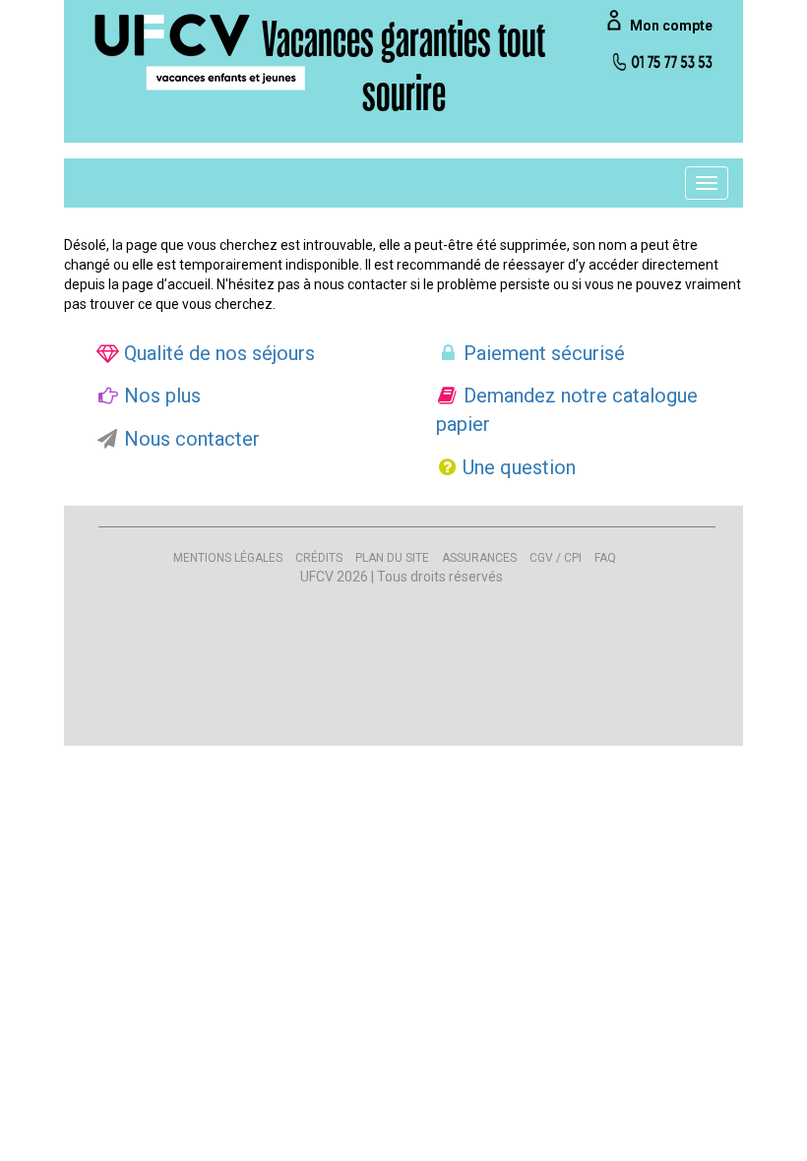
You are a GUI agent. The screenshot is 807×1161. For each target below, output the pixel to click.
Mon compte (671, 25)
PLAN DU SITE (392, 558)
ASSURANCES (479, 558)
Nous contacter (189, 439)
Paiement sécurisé (542, 353)
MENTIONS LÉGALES (227, 558)
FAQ (605, 558)
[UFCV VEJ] (201, 51)
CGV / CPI (555, 558)
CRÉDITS (318, 558)
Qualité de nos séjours (217, 353)
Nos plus (160, 395)
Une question (517, 467)
